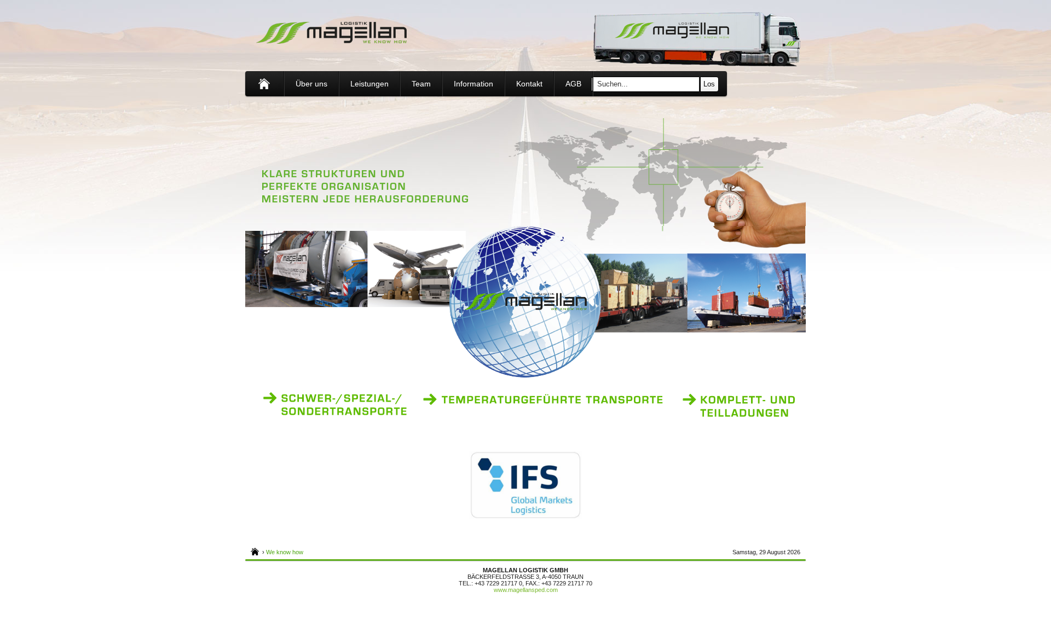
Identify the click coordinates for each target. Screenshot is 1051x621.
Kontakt (529, 83)
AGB (573, 83)
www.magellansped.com (526, 590)
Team (421, 83)
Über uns (311, 83)
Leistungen (369, 83)
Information (473, 83)
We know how (284, 552)
